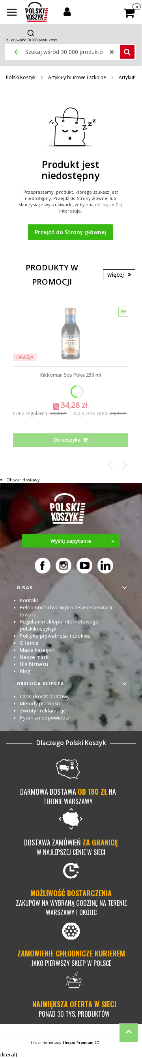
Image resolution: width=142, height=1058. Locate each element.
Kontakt (29, 600)
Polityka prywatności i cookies (55, 635)
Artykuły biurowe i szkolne (77, 77)
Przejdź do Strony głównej (70, 232)
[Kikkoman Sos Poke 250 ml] (70, 333)
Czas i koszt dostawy (45, 696)
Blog (25, 671)
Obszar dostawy (23, 480)
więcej (115, 274)
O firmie (29, 642)
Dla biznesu (34, 664)
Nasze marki (35, 656)
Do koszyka (67, 440)
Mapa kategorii (38, 649)
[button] (12, 13)
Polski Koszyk (21, 77)
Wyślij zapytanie (82, 540)
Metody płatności (40, 703)
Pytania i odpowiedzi (44, 717)
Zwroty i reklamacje (43, 710)
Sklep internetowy (62, 1042)
